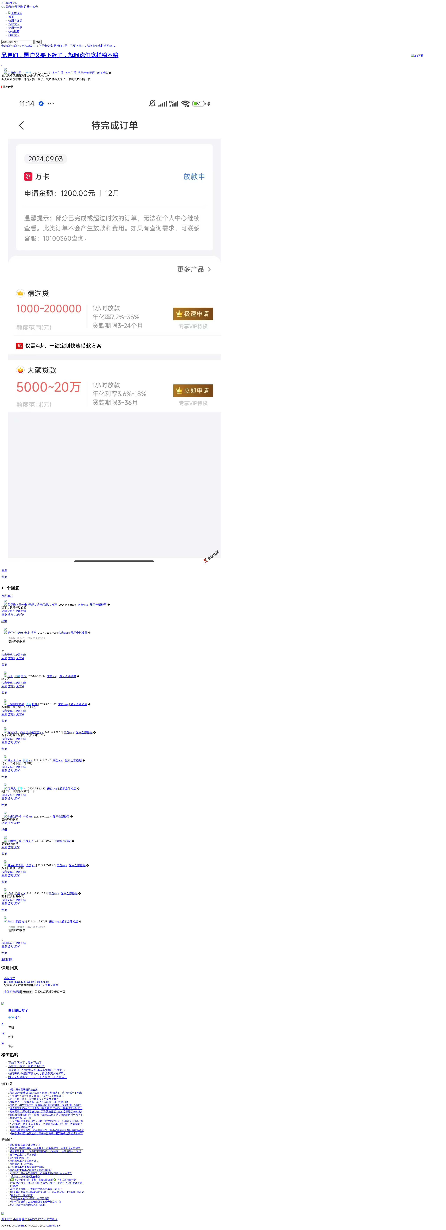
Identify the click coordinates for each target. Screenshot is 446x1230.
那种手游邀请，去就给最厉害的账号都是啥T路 (36, 1201)
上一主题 (57, 72)
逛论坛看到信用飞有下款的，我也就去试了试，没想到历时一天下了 (46, 1114)
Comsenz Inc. (53, 1225)
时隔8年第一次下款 (21, 1118)
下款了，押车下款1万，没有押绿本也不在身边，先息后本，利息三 (46, 1105)
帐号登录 (17, 6)
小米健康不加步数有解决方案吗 (27, 1167)
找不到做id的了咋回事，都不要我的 (30, 1198)
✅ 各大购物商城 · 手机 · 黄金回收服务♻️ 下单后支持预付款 (43, 1179)
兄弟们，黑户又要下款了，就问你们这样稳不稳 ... (84, 45)
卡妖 (28, 865)
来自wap (83, 604)
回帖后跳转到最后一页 (51, 991)
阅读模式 (102, 72)
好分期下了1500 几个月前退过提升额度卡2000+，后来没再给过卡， (46, 1108)
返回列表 (7, 959)
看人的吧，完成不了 (22, 1195)
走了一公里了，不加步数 (23, 1154)
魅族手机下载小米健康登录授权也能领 (30, 1170)
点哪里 (14, 1186)
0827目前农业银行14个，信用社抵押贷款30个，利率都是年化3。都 (47, 1121)
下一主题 (70, 72)
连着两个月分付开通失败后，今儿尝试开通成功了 (36, 1096)
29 (2, 1023)
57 (2, 1043)
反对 (20, 614)
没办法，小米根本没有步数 (25, 1176)
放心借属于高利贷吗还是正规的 (28, 1205)
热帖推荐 (14, 31)
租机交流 (14, 35)
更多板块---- (29, 45)
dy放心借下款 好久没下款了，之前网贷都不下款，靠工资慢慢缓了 (46, 1124)
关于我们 (7, 1219)
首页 (11, 16)
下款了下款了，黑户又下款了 (26, 1066)
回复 (4, 570)
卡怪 (25, 816)
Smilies (45, 981)
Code (37, 981)
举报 (4, 576)
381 (3, 1033)
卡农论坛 (7, 45)
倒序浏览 (7, 595)
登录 (38, 985)
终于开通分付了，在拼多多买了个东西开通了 (34, 1099)
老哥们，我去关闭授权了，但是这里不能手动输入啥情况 (41, 1173)
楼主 (17, 1017)
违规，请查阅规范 (39, 604)
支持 (11, 614)
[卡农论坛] (15, 13)
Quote (30, 981)
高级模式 (9, 978)
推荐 (54, 604)
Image (17, 981)
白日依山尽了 (18, 1010)
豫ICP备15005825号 (34, 1219)
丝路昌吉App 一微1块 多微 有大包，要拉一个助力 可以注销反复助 (46, 1183)
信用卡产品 (15, 27)
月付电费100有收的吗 (21, 1164)
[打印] (1, 64)
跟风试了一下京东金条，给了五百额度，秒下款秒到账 (39, 1102)
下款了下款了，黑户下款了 (25, 1062)
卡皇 (17, 893)
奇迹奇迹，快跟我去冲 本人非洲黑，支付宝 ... (36, 1069)
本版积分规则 (12, 991)
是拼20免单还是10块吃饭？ (24, 1161)
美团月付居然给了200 (22, 1127)
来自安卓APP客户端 (13, 611)
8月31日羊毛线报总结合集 (24, 1089)
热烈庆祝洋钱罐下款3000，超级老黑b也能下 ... (37, 1073)
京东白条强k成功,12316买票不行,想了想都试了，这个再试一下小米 (46, 1092)
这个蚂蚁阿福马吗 (19, 1157)
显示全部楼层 (86, 72)
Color (10, 981)
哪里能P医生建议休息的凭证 (25, 1145)
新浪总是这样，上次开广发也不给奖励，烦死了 (36, 1189)
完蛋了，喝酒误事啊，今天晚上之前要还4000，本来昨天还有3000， (46, 1148)
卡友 (27, 632)
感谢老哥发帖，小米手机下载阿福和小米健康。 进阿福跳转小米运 (45, 1151)
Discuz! (19, 1225)
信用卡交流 (15, 20)
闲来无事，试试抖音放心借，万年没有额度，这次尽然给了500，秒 (46, 1111)
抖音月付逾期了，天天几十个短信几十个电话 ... (37, 1077)
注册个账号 (31, 6)
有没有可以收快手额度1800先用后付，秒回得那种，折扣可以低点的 (47, 1192)
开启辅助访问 (9, 3)
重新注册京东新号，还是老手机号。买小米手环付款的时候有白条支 (47, 1130)
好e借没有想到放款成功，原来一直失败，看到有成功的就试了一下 (47, 1133)
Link (23, 981)
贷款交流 (14, 24)
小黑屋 (17, 1219)
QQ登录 (6, 6)
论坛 (17, 45)
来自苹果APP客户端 (13, 942)
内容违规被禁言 (30, 732)
